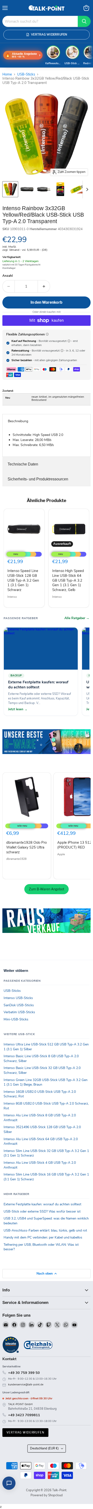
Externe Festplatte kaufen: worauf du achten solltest (42, 1204)
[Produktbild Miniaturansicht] (10, 189)
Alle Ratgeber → (76, 618)
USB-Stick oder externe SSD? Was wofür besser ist (42, 1211)
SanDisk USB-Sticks (19, 1005)
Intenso (12, 597)
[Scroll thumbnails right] (86, 189)
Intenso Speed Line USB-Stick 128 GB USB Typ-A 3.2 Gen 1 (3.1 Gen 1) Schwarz (23, 580)
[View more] (46, 748)
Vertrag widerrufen (25, 1432)
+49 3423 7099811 (24, 1415)
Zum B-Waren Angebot (46, 889)
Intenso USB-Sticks (18, 998)
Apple (61, 854)
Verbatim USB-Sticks (19, 1012)
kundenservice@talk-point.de (25, 1384)
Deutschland (44, 1448)
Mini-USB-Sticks (16, 1019)
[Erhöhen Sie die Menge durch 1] (44, 286)
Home (7, 74)
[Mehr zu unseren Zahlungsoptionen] (47, 334)
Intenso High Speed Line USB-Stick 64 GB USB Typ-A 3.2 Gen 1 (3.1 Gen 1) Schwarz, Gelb (68, 580)
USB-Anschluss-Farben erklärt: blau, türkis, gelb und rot (45, 1230)
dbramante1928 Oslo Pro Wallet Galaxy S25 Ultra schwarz (26, 847)
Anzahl (7, 276)
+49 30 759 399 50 (24, 1372)
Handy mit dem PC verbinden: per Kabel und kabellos (43, 1237)
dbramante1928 (16, 859)
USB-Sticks (26, 74)
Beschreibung (18, 421)
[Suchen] (84, 21)
